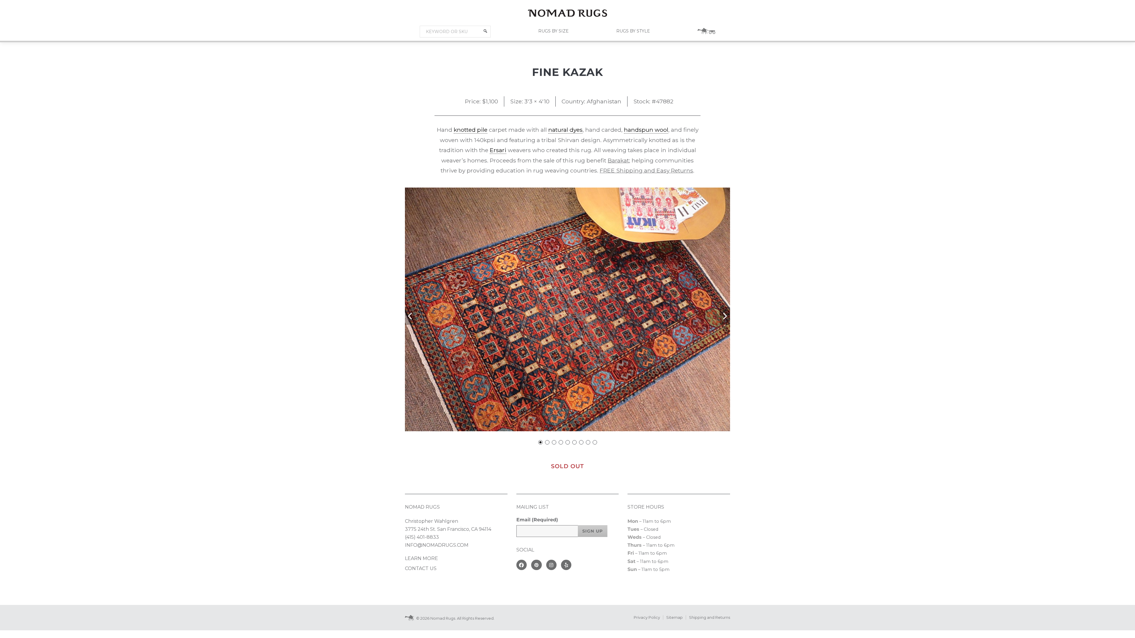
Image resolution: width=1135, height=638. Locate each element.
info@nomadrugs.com (436, 545)
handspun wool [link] (646, 129)
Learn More (421, 558)
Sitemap (674, 617)
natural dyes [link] (565, 129)
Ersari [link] (498, 150)
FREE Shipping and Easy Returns (646, 170)
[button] (485, 31)
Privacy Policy (647, 617)
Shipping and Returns (709, 617)
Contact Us (421, 568)
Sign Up (592, 531)
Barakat (618, 160)
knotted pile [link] (470, 129)
